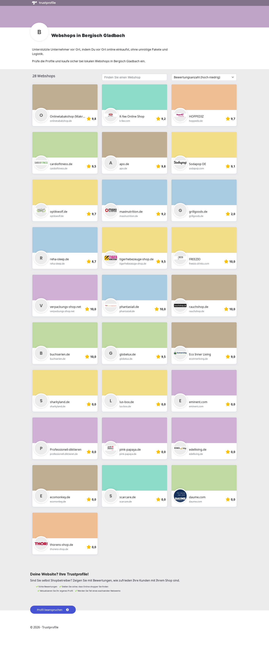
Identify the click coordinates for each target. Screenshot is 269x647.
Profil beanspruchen (49, 609)
